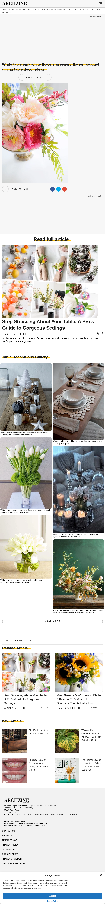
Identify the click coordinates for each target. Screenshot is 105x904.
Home (4, 9)
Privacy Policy (52, 901)
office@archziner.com (36, 826)
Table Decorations (30, 9)
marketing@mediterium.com (35, 824)
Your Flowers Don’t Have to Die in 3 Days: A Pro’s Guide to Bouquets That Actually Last (79, 699)
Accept (52, 896)
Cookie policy (10, 849)
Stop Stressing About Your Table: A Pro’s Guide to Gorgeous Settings (26, 699)
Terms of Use (9, 840)
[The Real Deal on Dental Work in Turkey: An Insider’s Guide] (14, 770)
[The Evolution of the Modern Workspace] (14, 741)
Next (41, 77)
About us (7, 835)
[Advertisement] (25, 38)
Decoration (14, 9)
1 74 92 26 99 (13, 812)
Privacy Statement (12, 859)
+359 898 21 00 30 (18, 821)
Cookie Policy (10, 854)
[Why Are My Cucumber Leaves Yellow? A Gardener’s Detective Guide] (67, 741)
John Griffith (15, 334)
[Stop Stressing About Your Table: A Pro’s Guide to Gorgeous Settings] (26, 672)
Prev (28, 77)
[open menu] (100, 3)
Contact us (8, 831)
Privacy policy (10, 845)
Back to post (19, 189)
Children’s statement (14, 863)
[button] (101, 875)
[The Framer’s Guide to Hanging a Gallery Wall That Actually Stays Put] (67, 770)
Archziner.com (17, 4)
